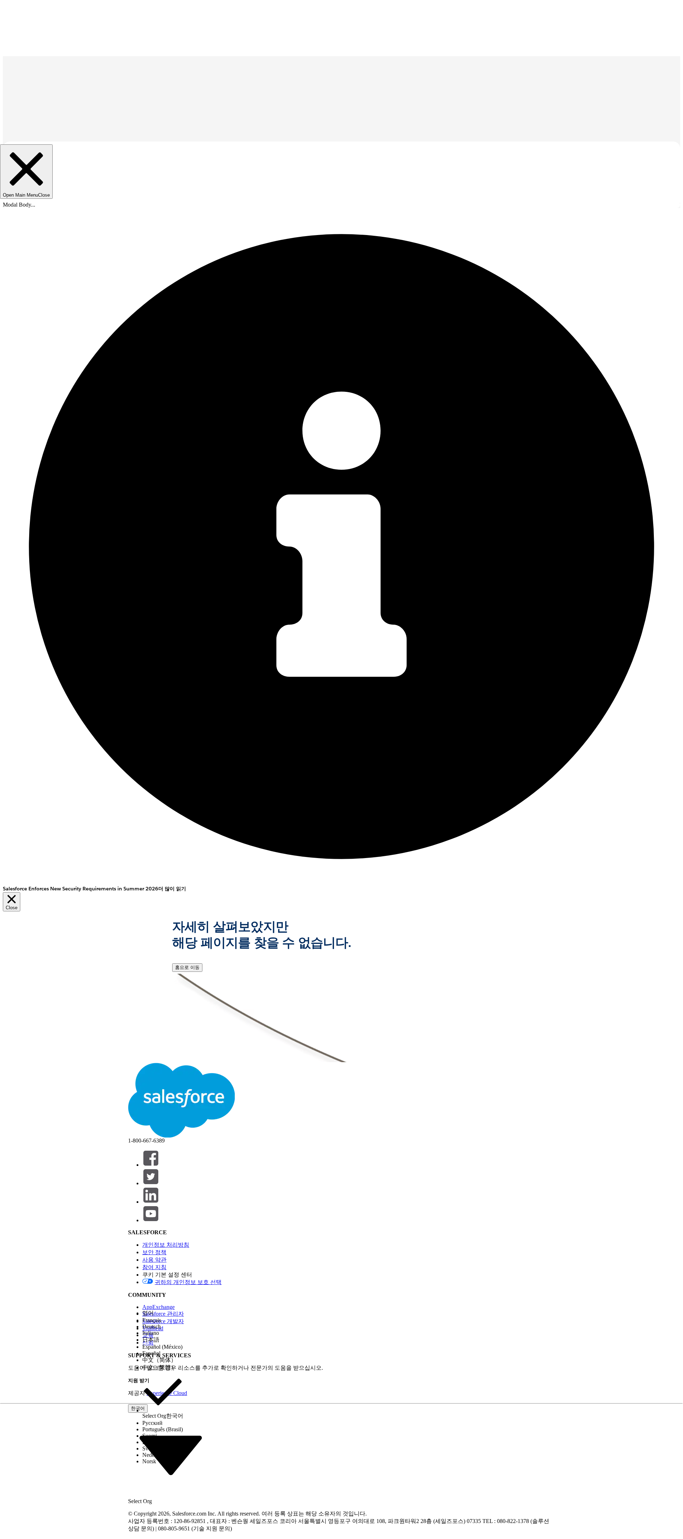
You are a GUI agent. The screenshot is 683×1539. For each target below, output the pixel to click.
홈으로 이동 (187, 967)
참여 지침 (154, 1267)
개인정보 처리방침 (165, 1245)
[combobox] (170, 1454)
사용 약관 (154, 1260)
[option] (162, 1313)
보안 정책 (154, 1252)
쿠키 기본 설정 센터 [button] (167, 1275)
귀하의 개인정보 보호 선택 (188, 1282)
